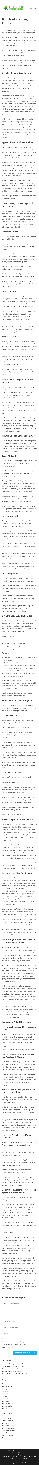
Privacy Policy (25, 1451)
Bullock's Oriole (7, 1413)
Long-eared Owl (7, 1423)
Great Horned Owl (7, 1421)
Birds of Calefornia (7, 1403)
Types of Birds (6, 1438)
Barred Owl (5, 1384)
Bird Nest (5, 1391)
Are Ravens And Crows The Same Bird (13, 1371)
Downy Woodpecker (8, 1416)
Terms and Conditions (18, 1453)
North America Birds (8, 1426)
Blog (3, 1411)
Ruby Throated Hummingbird (11, 1433)
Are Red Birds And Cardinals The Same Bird (15, 1374)
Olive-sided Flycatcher (9, 1428)
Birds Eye (5, 1399)
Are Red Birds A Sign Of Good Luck (12, 1364)
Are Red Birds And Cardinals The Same (13, 1366)
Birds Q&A (5, 1408)
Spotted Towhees (7, 1435)
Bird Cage (5, 1389)
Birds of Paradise (7, 1406)
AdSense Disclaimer (14, 1451)
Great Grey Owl (6, 1418)
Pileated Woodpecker (8, 1430)
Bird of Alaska (6, 1394)
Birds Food (5, 1401)
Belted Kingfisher (7, 1386)
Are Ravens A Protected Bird (10, 1369)
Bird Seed (5, 1396)
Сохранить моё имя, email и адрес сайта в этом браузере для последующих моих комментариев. (19, 1344)
